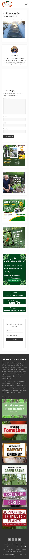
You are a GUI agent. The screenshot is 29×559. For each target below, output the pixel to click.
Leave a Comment (20, 19)
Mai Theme (17, 556)
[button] (26, 4)
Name (5, 117)
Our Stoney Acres (13, 554)
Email (5, 123)
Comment (6, 98)
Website (5, 129)
